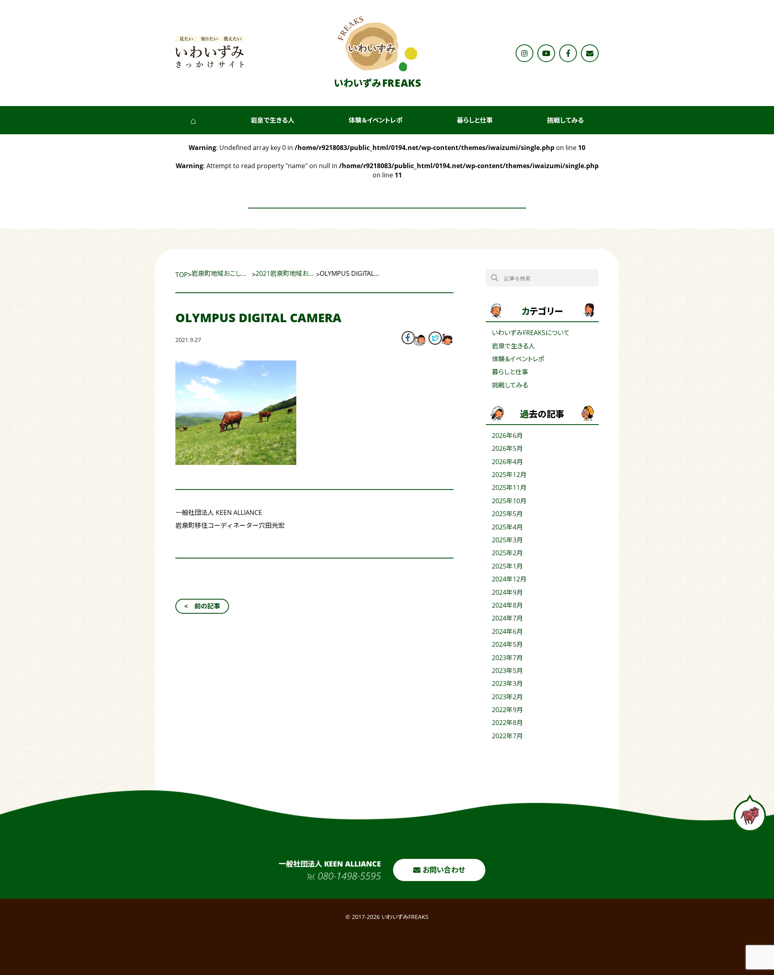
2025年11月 (509, 487)
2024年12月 (509, 579)
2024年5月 (507, 644)
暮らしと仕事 (475, 120)
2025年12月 (509, 474)
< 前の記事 (202, 606)
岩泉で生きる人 (272, 120)
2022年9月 (507, 709)
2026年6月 (507, 435)
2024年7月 (507, 618)
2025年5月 (507, 513)
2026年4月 (507, 461)
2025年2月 (507, 552)
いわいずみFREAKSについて (531, 332)
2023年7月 (507, 657)
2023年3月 (507, 683)
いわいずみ (377, 83)
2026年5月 (507, 448)
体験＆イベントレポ (376, 120)
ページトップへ (750, 813)
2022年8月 (507, 722)
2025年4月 (507, 527)
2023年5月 (507, 670)
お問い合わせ (442, 870)
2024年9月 (507, 592)
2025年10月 (509, 500)
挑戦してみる (565, 120)
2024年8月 (507, 605)
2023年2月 (507, 696)
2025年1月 (507, 566)
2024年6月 (507, 631)
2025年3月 (507, 539)
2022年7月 (507, 735)
